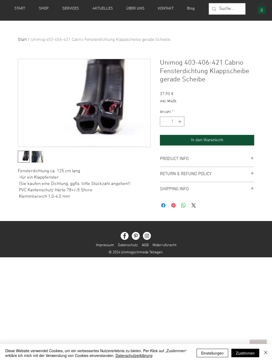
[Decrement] (164, 121)
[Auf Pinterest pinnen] (173, 205)
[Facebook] (125, 236)
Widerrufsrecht (162, 245)
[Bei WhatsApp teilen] (183, 205)
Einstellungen (212, 353)
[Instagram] (147, 236)
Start (22, 39)
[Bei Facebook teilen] (163, 205)
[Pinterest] (136, 236)
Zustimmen (245, 353)
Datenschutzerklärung (134, 355)
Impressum (105, 245)
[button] (261, 8)
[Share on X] (193, 205)
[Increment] (180, 121)
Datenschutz (128, 245)
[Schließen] (265, 353)
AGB (145, 245)
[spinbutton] (172, 121)
